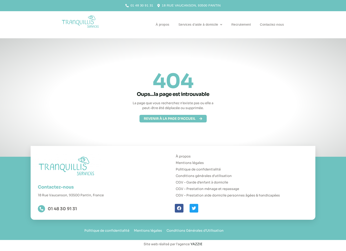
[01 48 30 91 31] (41, 208)
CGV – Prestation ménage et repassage (207, 189)
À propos (162, 24)
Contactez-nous (272, 24)
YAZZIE (196, 244)
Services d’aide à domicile (198, 24)
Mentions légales (190, 163)
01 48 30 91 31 (62, 208)
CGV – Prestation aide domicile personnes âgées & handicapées (228, 195)
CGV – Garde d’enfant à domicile (202, 182)
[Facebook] (179, 208)
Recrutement (241, 24)
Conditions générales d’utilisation (204, 176)
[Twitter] (194, 208)
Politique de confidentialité (198, 169)
